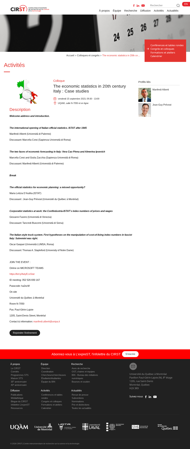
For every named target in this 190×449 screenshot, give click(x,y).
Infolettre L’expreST (20, 404)
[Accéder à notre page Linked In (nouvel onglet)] (150, 396)
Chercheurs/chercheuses (53, 375)
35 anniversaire (19, 381)
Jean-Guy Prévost (161, 104)
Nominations (78, 401)
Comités (15, 371)
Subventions (78, 398)
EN (186, 4)
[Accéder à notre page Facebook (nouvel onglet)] (145, 396)
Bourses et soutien (81, 381)
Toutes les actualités (81, 408)
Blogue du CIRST (19, 401)
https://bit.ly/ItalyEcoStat (22, 274)
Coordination (47, 371)
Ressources (17, 408)
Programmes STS (19, 375)
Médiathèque (17, 398)
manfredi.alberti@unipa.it (46, 321)
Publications (17, 394)
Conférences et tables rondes (167, 45)
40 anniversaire (19, 385)
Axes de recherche (81, 368)
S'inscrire (130, 354)
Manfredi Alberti (160, 89)
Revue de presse (80, 394)
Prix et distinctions (80, 404)
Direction (45, 368)
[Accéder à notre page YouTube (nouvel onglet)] (154, 396)
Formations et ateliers (163, 52)
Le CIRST (15, 368)
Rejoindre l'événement (25, 333)
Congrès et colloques (51, 401)
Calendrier (156, 56)
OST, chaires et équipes (83, 371)
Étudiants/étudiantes (51, 378)
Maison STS (17, 378)
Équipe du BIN (48, 381)
